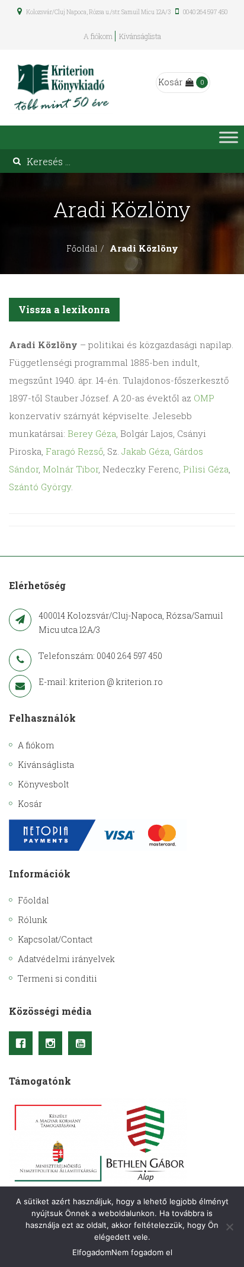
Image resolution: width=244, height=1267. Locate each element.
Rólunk (32, 919)
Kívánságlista (140, 36)
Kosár (170, 82)
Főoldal (82, 248)
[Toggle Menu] (228, 137)
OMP (204, 398)
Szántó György (40, 487)
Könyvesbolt (43, 784)
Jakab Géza (145, 451)
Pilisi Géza (206, 469)
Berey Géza (92, 433)
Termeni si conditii (57, 978)
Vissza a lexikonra (64, 309)
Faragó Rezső (74, 451)
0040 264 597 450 (204, 12)
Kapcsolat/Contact (55, 939)
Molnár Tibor (70, 469)
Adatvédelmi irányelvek (66, 958)
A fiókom (98, 36)
